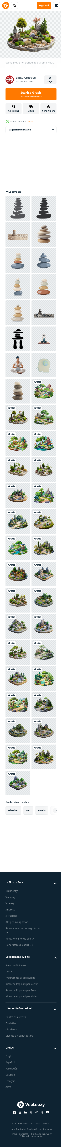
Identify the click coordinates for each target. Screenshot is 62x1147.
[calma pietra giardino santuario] (18, 911)
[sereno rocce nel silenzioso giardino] (18, 729)
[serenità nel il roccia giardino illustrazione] (18, 885)
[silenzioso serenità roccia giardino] (18, 859)
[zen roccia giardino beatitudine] (18, 990)
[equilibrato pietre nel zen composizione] (18, 310)
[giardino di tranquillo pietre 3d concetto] (18, 938)
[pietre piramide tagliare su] (18, 441)
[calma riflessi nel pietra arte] (18, 598)
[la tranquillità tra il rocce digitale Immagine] (18, 807)
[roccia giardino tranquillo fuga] (18, 833)
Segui (50, 81)
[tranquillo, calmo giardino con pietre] (18, 1094)
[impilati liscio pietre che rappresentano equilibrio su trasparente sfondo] (18, 284)
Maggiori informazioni (20, 127)
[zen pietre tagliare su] (18, 258)
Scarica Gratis (31, 94)
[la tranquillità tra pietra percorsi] (18, 755)
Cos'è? (30, 121)
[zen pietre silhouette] (18, 206)
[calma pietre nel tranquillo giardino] (18, 624)
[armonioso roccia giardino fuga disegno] (18, 702)
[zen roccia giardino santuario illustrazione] (18, 676)
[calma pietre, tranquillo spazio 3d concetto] (18, 1068)
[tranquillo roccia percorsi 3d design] (18, 1016)
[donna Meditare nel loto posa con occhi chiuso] (18, 519)
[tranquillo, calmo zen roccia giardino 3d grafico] (18, 781)
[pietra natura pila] (18, 572)
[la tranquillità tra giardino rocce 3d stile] (18, 1042)
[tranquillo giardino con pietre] (18, 650)
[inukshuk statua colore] (18, 467)
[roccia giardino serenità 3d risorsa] (18, 964)
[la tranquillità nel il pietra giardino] (18, 1120)
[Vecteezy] (5, 5)
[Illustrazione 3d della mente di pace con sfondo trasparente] (18, 546)
